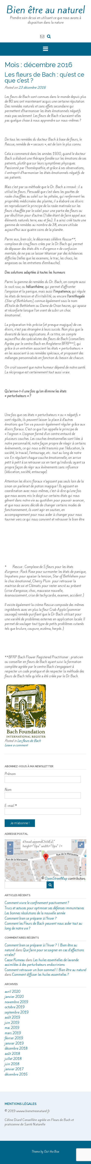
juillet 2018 (13, 1059)
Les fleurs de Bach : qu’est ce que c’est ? (44, 77)
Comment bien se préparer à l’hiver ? (31, 918)
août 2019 (12, 1017)
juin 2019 (12, 1022)
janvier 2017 (14, 1069)
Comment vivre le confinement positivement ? (37, 903)
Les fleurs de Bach (29, 741)
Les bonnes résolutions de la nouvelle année (35, 913)
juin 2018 (12, 1064)
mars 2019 (13, 1033)
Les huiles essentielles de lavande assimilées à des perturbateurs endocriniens (42, 962)
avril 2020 (12, 991)
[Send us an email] (42, 36)
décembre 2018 (16, 1048)
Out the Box (51, 1152)
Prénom (10, 774)
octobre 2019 (15, 1007)
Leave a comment (16, 745)
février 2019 (14, 1038)
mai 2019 (12, 1028)
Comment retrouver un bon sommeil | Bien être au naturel (45, 970)
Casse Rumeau (15, 960)
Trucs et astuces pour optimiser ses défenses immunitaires (44, 908)
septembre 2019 (17, 1012)
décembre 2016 (16, 1074)
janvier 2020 (14, 997)
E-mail (11, 806)
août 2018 (12, 1054)
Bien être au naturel (45, 9)
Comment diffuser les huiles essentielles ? (40, 974)
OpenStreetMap (56, 878)
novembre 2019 (16, 1002)
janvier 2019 (14, 1043)
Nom (8, 789)
